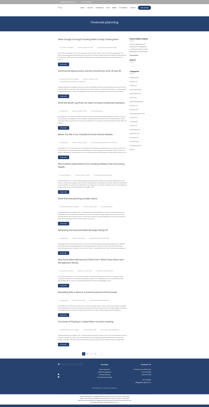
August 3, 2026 (85, 175)
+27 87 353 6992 (86, 2)
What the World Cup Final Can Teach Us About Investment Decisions (91, 103)
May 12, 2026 (92, 330)
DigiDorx (116, 402)
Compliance (113, 388)
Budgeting (133, 77)
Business (132, 81)
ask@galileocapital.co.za (68, 2)
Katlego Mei (64, 111)
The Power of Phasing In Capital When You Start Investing (85, 321)
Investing (74, 81)
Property (132, 125)
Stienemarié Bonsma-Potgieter (70, 79)
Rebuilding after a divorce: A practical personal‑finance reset (87, 292)
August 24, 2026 (88, 47)
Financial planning (103, 47)
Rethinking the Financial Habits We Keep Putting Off (83, 230)
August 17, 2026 (93, 79)
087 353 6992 (147, 380)
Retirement (106, 142)
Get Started (144, 8)
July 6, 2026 (81, 238)
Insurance (133, 105)
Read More (63, 64)
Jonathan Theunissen (67, 47)
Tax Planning (113, 142)
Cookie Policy (106, 388)
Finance (132, 97)
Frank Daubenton (66, 175)
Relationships (113, 47)
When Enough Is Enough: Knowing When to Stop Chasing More (88, 39)
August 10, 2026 (82, 111)
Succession (133, 137)
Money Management (114, 330)
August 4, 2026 (82, 142)
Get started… (134, 55)
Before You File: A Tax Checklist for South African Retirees (85, 134)
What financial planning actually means (77, 198)
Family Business (134, 93)
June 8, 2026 (81, 300)
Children (99, 271)
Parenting (133, 121)
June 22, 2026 (88, 271)
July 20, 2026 (92, 207)
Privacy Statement (97, 388)
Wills (108, 238)
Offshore (132, 117)
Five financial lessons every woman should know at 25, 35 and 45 (89, 71)
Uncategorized (81, 81)
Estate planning (134, 89)
